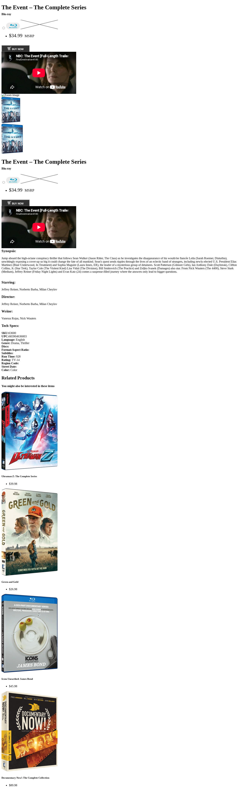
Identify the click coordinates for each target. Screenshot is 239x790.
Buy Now (17, 49)
